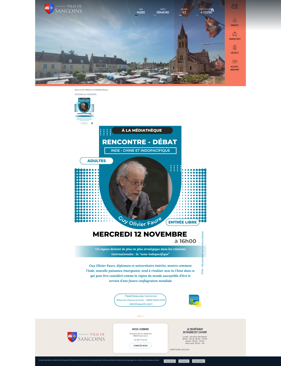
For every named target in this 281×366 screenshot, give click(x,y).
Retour (140, 316)
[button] (212, 10)
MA (141, 11)
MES (163, 11)
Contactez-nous (140, 345)
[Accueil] (60, 8)
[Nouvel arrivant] (234, 61)
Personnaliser (198, 361)
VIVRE (184, 11)
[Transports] (234, 34)
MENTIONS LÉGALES (179, 349)
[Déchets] (234, 48)
